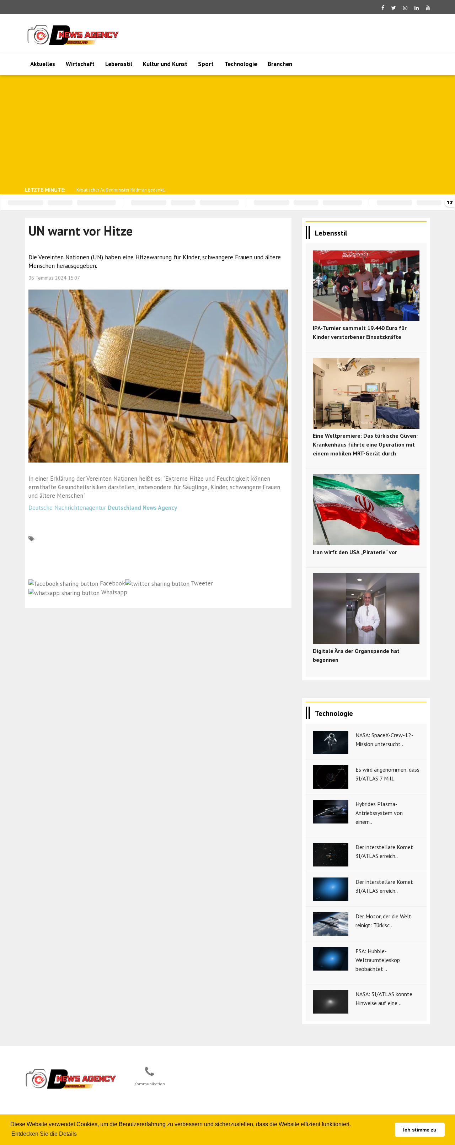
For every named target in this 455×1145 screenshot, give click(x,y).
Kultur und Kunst (165, 64)
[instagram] (405, 8)
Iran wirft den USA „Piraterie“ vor (355, 552)
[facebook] (382, 8)
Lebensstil (118, 64)
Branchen (280, 64)
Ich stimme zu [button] (420, 1130)
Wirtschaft (80, 64)
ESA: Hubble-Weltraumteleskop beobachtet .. (377, 959)
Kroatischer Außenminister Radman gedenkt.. (121, 190)
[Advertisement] (227, 130)
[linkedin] (416, 8)
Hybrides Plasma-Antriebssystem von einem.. (379, 812)
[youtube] (428, 8)
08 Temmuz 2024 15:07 (54, 278)
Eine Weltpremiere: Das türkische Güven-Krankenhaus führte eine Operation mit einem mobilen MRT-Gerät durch (365, 444)
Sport (206, 64)
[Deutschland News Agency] (71, 1078)
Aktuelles (42, 64)
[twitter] (393, 8)
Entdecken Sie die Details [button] (44, 1134)
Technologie (240, 64)
